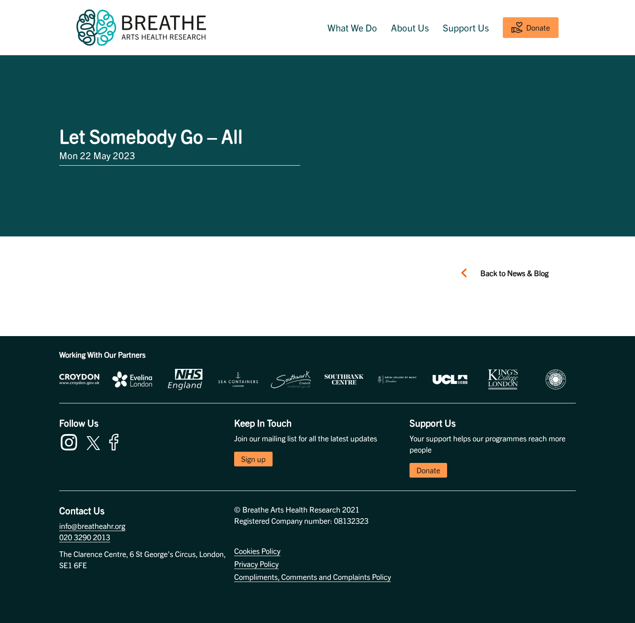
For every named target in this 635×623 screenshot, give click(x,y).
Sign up (253, 459)
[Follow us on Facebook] (115, 440)
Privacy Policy (256, 564)
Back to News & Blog (514, 273)
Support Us (466, 27)
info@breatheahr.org (92, 526)
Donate (538, 27)
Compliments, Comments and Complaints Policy (312, 577)
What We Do (352, 27)
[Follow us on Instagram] (71, 440)
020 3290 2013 (84, 537)
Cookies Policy (257, 551)
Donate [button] (428, 470)
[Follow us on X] (93, 441)
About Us (410, 27)
